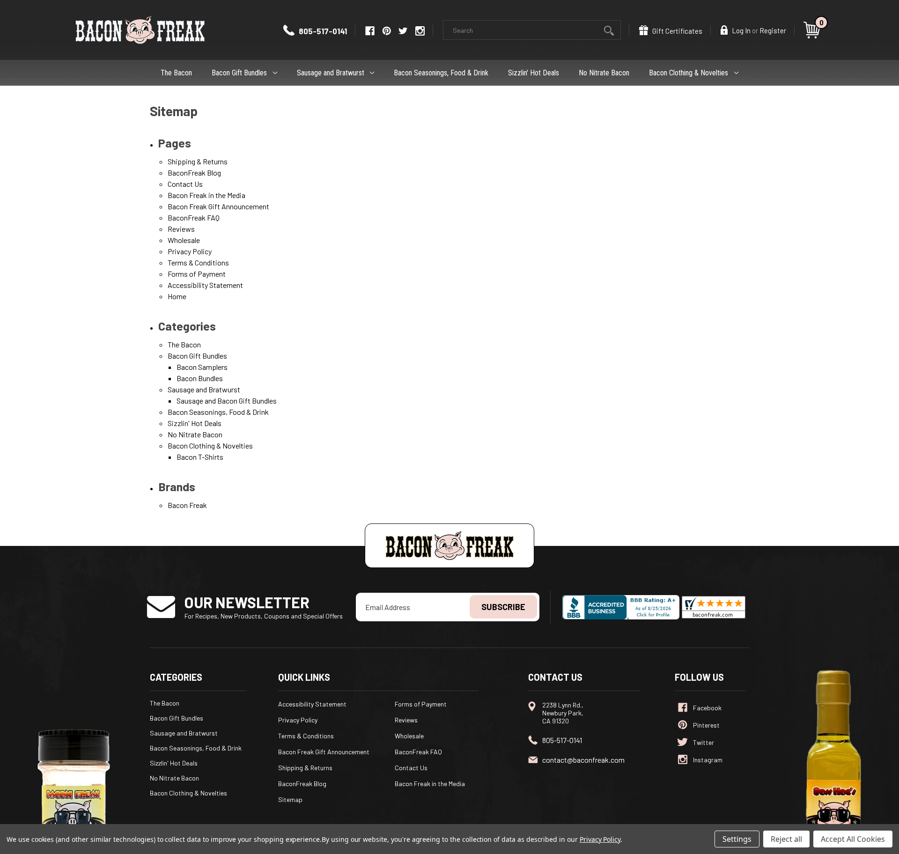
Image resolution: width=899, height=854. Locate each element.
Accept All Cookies (853, 839)
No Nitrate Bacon (604, 72)
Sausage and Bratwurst (330, 72)
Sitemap (290, 799)
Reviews (181, 228)
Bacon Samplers (202, 366)
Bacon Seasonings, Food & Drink (441, 72)
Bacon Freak (187, 505)
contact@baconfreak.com (583, 759)
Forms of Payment (197, 273)
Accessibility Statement (205, 284)
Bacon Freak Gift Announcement (218, 206)
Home (177, 296)
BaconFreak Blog (194, 172)
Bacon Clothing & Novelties (688, 72)
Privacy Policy (190, 251)
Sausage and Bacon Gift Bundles (227, 400)
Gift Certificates (676, 31)
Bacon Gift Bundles (239, 72)
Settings (737, 839)
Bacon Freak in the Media (206, 195)
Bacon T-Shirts (200, 456)
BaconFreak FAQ (194, 217)
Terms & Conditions (198, 262)
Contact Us (185, 183)
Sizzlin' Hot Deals (533, 72)
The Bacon (176, 72)
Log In (740, 30)
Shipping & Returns (198, 161)
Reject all (786, 839)
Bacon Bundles (200, 378)
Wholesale (184, 240)
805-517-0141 (322, 31)
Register (772, 30)
